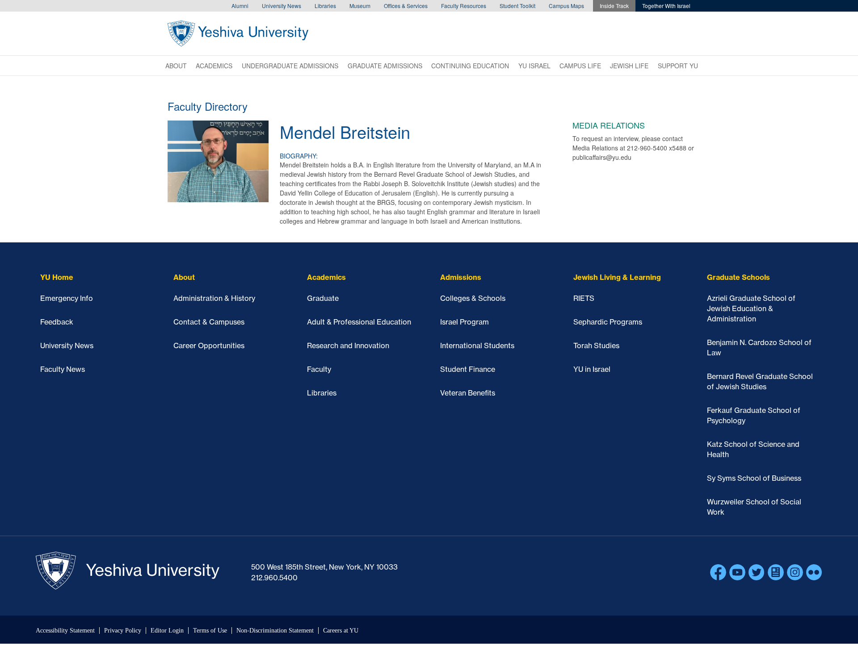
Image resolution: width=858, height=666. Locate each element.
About (176, 65)
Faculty (319, 369)
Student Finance (467, 369)
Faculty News (62, 369)
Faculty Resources (463, 5)
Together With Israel (666, 5)
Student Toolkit (517, 5)
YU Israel (534, 65)
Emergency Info (66, 298)
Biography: (299, 155)
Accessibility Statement (65, 630)
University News (281, 5)
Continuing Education (470, 65)
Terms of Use (210, 630)
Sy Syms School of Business (754, 478)
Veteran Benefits (467, 392)
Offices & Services (406, 5)
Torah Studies (596, 345)
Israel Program (464, 321)
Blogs (776, 572)
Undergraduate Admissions (290, 65)
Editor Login (167, 630)
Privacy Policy (122, 630)
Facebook (718, 572)
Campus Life (580, 65)
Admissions (460, 277)
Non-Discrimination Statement (275, 630)
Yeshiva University (238, 33)
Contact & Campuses (208, 321)
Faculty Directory (208, 106)
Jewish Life (629, 65)
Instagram (795, 572)
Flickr (814, 572)
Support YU (678, 65)
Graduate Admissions (385, 65)
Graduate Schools (738, 277)
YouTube (737, 572)
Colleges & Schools (472, 298)
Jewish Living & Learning (617, 277)
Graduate (323, 298)
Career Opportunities (208, 345)
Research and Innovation (348, 345)
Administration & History (214, 298)
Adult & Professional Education (359, 321)
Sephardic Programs (607, 321)
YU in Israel (591, 369)
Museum (359, 5)
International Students (477, 345)
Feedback (56, 321)
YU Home (56, 277)
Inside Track (614, 5)
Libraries (325, 5)
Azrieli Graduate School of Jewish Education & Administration (751, 308)
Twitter (757, 572)
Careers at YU (340, 630)
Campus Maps (566, 5)
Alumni (239, 5)
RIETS (583, 298)
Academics (214, 65)
